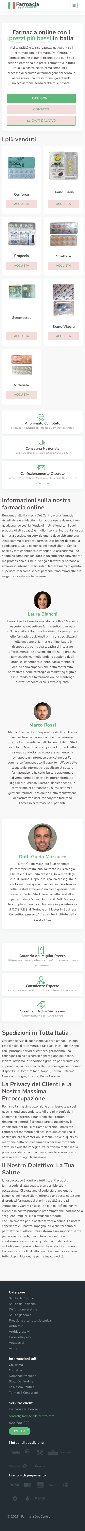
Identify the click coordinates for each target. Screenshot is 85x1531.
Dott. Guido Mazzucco (42, 857)
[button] (41, 121)
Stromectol (21, 317)
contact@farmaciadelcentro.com (31, 1416)
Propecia (21, 256)
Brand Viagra (63, 326)
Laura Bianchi (42, 614)
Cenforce (21, 194)
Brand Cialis (63, 192)
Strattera (63, 256)
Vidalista (21, 385)
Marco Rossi (42, 725)
